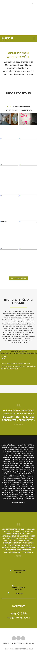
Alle (9, 107)
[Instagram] (18, 638)
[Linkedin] (3, 381)
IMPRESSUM (8, 649)
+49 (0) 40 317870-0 (18, 617)
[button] (1, 16)
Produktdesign (26, 110)
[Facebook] (23, 638)
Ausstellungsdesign (21, 107)
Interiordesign (11, 110)
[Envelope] (8, 381)
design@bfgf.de (18, 613)
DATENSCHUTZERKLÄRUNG (23, 649)
